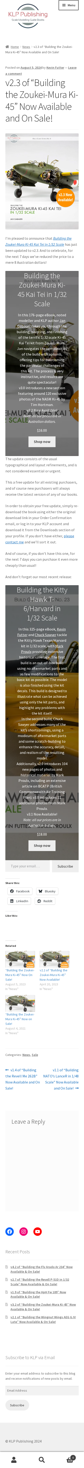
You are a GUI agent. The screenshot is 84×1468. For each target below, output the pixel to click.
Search (42, 1460)
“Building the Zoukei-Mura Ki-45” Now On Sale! (19, 975)
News (26, 47)
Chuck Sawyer (45, 634)
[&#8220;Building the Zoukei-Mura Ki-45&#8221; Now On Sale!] (20, 959)
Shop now (42, 441)
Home (15, 47)
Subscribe (65, 866)
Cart (65, 1456)
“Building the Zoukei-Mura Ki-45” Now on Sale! (19, 1019)
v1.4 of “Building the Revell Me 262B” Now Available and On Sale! (22, 1078)
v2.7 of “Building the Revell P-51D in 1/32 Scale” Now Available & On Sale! (39, 1281)
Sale (35, 1055)
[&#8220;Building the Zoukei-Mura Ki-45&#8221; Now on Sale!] (20, 1003)
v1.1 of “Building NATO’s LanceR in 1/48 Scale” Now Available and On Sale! (61, 1078)
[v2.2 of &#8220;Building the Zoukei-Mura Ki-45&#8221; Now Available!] (54, 959)
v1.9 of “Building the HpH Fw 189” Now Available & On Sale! (38, 1294)
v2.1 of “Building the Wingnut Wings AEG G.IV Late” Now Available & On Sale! (43, 1319)
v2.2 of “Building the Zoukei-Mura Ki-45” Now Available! (53, 975)
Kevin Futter (55, 67)
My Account (14, 1460)
